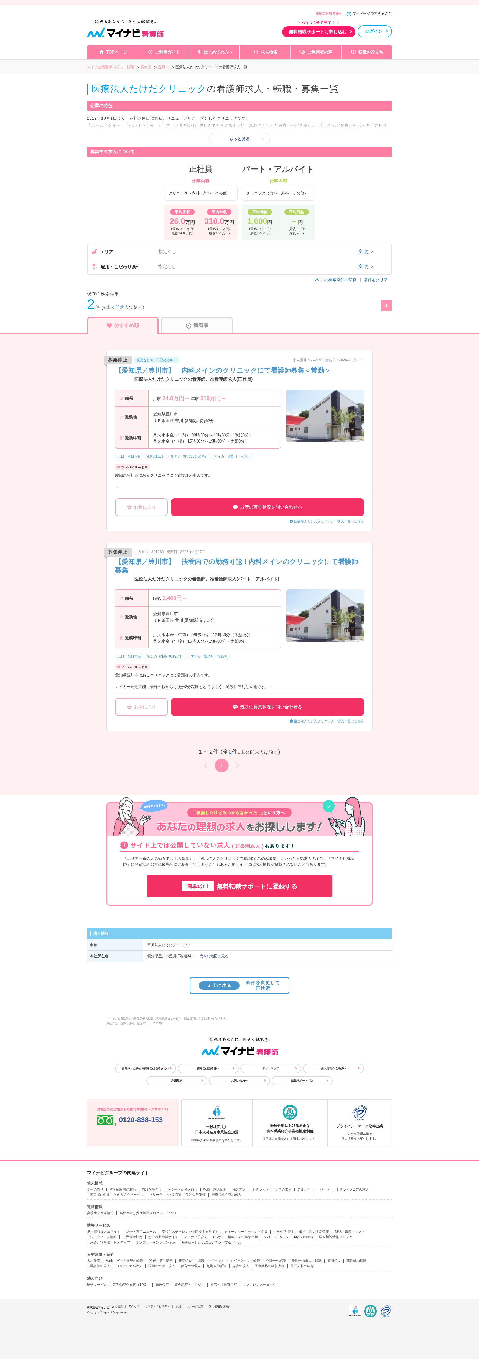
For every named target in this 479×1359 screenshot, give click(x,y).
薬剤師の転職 (356, 1261)
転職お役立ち (370, 52)
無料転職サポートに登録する (242, 886)
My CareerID (303, 1237)
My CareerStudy (276, 1237)
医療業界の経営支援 (270, 1266)
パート (325, 1189)
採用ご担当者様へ (328, 14)
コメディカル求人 (129, 1266)
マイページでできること (372, 13)
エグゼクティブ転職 (245, 1261)
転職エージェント (211, 1261)
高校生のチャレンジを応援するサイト (190, 1232)
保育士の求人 (191, 1266)
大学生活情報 (283, 1232)
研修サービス (97, 1285)
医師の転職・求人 (161, 1266)
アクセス (133, 1306)
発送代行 (162, 1285)
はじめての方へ (218, 52)
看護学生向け (152, 1189)
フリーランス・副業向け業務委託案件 (177, 1195)
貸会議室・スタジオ (190, 1285)
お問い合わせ (239, 1080)
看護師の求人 (100, 1266)
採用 (178, 1306)
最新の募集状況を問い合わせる (271, 507)
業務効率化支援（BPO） (131, 1285)
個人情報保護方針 (220, 1306)
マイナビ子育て (195, 1237)
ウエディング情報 (103, 1237)
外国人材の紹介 (302, 1266)
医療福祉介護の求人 (226, 1195)
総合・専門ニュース (141, 1232)
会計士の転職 (276, 1261)
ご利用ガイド (167, 52)
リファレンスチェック (259, 1285)
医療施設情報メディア (335, 1237)
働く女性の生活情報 (314, 1232)
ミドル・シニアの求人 (352, 1189)
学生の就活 (95, 1189)
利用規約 (176, 1080)
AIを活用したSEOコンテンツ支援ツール (211, 1242)
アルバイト (305, 1189)
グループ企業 (195, 1306)
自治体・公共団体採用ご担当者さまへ (145, 1068)
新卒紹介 (185, 1261)
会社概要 (117, 1306)
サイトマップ (271, 1068)
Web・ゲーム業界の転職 (124, 1261)
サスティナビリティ (157, 1306)
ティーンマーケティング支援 (245, 1232)
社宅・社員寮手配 (223, 1285)
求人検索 (269, 52)
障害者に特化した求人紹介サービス (116, 1195)
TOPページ (116, 52)
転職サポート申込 (302, 1080)
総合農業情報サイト (163, 1237)
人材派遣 (93, 1261)
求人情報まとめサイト (103, 1232)
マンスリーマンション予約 (156, 1242)
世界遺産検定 (132, 1237)
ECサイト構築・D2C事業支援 (235, 1237)
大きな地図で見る (214, 956)
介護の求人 (240, 1266)
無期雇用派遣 (216, 1266)
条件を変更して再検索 (243, 985)
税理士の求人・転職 (307, 1261)
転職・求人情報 (215, 1189)
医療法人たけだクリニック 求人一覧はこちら (329, 521)
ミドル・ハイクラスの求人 (272, 1189)
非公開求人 (117, 307)
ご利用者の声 (319, 52)
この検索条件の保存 (338, 279)
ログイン (374, 31)
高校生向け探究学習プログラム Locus (147, 1213)
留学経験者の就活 (122, 1189)
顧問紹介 (334, 1261)
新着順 (200, 325)
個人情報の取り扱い (333, 1068)
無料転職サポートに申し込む (317, 31)
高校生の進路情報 (100, 1213)
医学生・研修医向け (183, 1189)
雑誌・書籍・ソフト (350, 1232)
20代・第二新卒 (161, 1261)
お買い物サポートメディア (110, 1242)
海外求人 (239, 1189)
